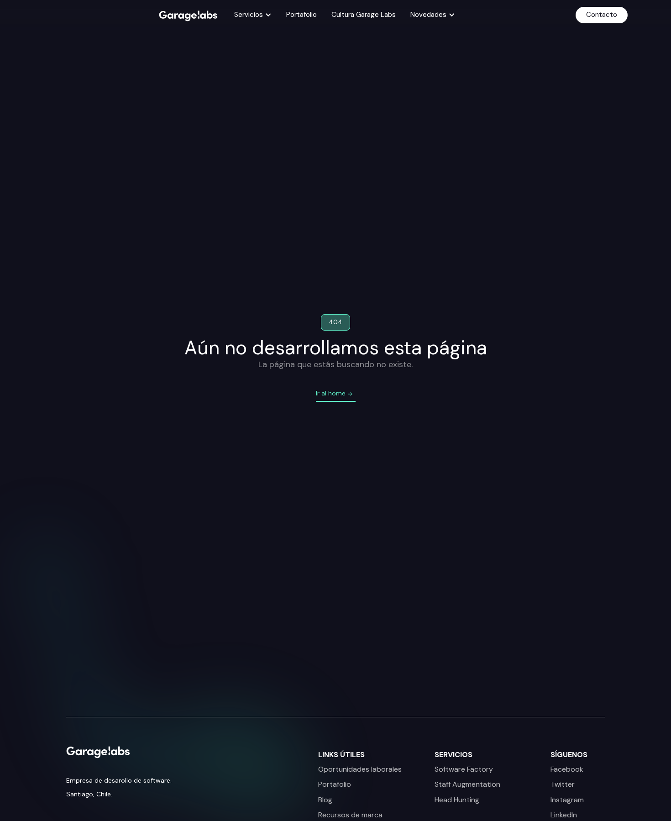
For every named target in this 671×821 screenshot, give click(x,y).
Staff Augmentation (467, 784)
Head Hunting (457, 800)
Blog (325, 800)
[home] (188, 15)
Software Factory (464, 769)
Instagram (567, 800)
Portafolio (301, 14)
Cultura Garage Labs (363, 14)
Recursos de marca (350, 815)
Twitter (562, 784)
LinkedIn (563, 815)
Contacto (601, 14)
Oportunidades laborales (360, 769)
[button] (253, 15)
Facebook (566, 769)
